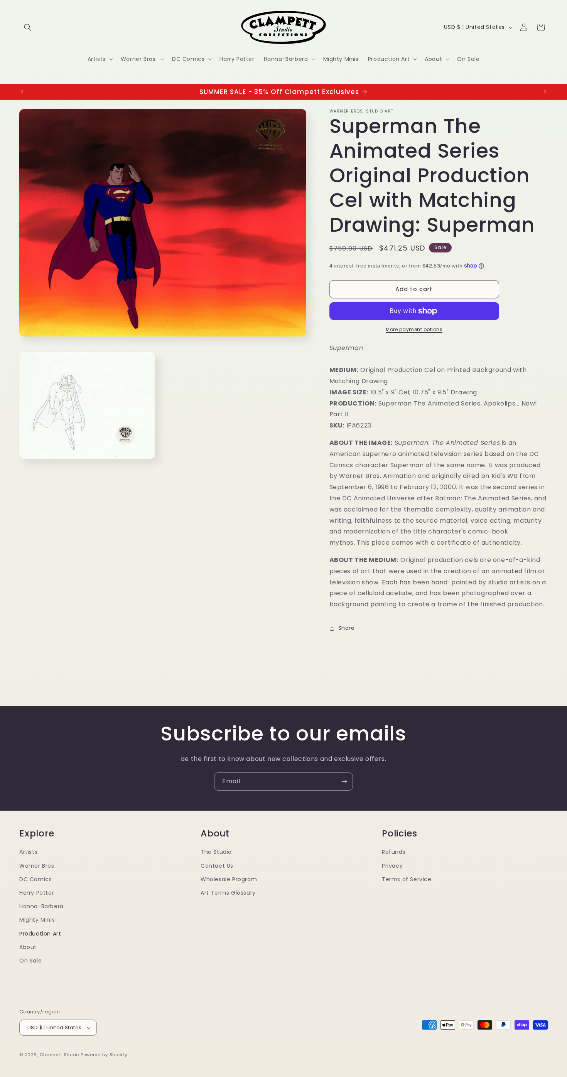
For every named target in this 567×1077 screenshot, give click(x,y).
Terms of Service (407, 879)
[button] (27, 27)
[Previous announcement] (22, 91)
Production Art (40, 933)
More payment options (414, 329)
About (28, 947)
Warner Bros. (37, 866)
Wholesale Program (229, 879)
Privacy (392, 866)
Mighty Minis (37, 920)
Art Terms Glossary (228, 893)
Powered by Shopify (104, 1055)
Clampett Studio (59, 1055)
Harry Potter (36, 893)
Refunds (393, 852)
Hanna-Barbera (41, 906)
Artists (28, 852)
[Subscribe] (344, 781)
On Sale (30, 960)
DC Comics (35, 879)
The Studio (216, 852)
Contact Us (217, 866)
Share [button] (346, 628)
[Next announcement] (545, 91)
